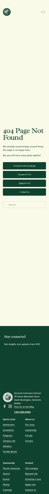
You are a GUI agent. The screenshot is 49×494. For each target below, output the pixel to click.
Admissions (9, 424)
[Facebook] (4, 406)
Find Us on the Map (24, 406)
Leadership (30, 430)
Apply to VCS (24, 183)
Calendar (7, 489)
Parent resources (11, 468)
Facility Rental (10, 451)
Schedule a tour (33, 479)
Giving (6, 484)
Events (6, 479)
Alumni (6, 473)
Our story (30, 424)
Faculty (28, 435)
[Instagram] (10, 406)
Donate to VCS (24, 174)
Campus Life (9, 440)
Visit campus (31, 468)
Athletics (7, 446)
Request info (31, 473)
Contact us (24, 192)
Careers (29, 440)
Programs (8, 435)
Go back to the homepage (24, 166)
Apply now (30, 484)
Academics (8, 430)
